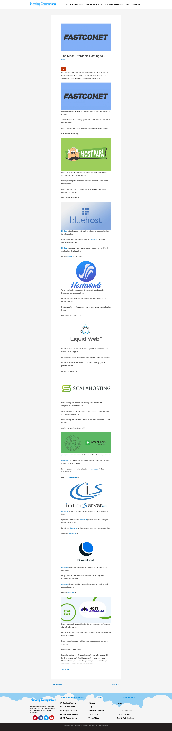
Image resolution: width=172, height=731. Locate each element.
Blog (127, 4)
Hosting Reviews (93, 4)
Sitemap (91, 703)
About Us (136, 4)
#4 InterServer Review (69, 714)
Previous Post (57, 684)
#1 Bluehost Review (68, 703)
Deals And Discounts (114, 4)
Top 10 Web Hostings (74, 4)
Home (119, 703)
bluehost (64, 231)
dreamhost (65, 567)
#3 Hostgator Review (68, 710)
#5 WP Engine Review (68, 718)
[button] (94, 4)
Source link (65, 669)
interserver (65, 511)
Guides (63, 60)
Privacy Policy (94, 714)
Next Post (116, 684)
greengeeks (65, 455)
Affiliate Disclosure (96, 710)
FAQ (90, 707)
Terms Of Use (93, 718)
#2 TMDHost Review (68, 707)
